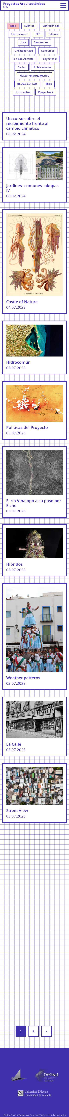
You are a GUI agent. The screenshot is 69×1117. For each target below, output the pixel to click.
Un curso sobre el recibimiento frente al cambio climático (27, 123)
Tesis (49, 84)
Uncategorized (23, 51)
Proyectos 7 (45, 92)
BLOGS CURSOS (27, 84)
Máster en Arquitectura (34, 75)
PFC (38, 34)
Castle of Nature (22, 301)
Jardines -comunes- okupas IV (32, 188)
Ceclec (22, 67)
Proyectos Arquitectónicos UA (24, 5)
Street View (17, 810)
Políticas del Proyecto (27, 427)
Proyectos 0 (49, 59)
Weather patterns (23, 677)
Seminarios (41, 42)
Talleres (53, 34)
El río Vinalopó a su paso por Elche (33, 503)
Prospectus (23, 92)
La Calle (13, 744)
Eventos (29, 26)
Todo (13, 26)
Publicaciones (42, 67)
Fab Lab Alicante (23, 59)
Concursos (48, 51)
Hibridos (14, 564)
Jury (23, 42)
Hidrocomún (18, 362)
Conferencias (51, 26)
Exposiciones (19, 34)
